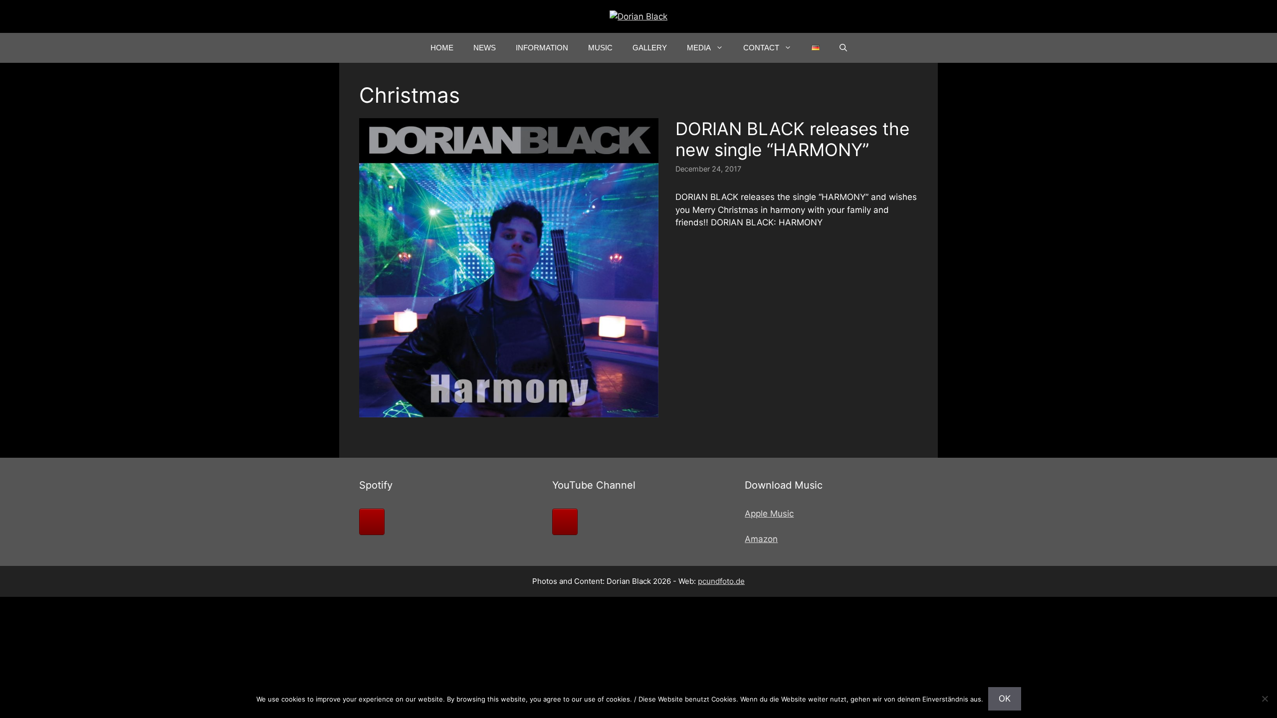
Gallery (650, 47)
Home (441, 47)
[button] (843, 48)
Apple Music (769, 514)
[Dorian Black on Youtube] (565, 522)
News (484, 47)
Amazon (761, 539)
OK (1005, 699)
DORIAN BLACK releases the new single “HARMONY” (792, 139)
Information (542, 47)
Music (600, 47)
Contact (761, 47)
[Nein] (1265, 699)
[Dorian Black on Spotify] (372, 522)
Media (699, 47)
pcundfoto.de (721, 581)
